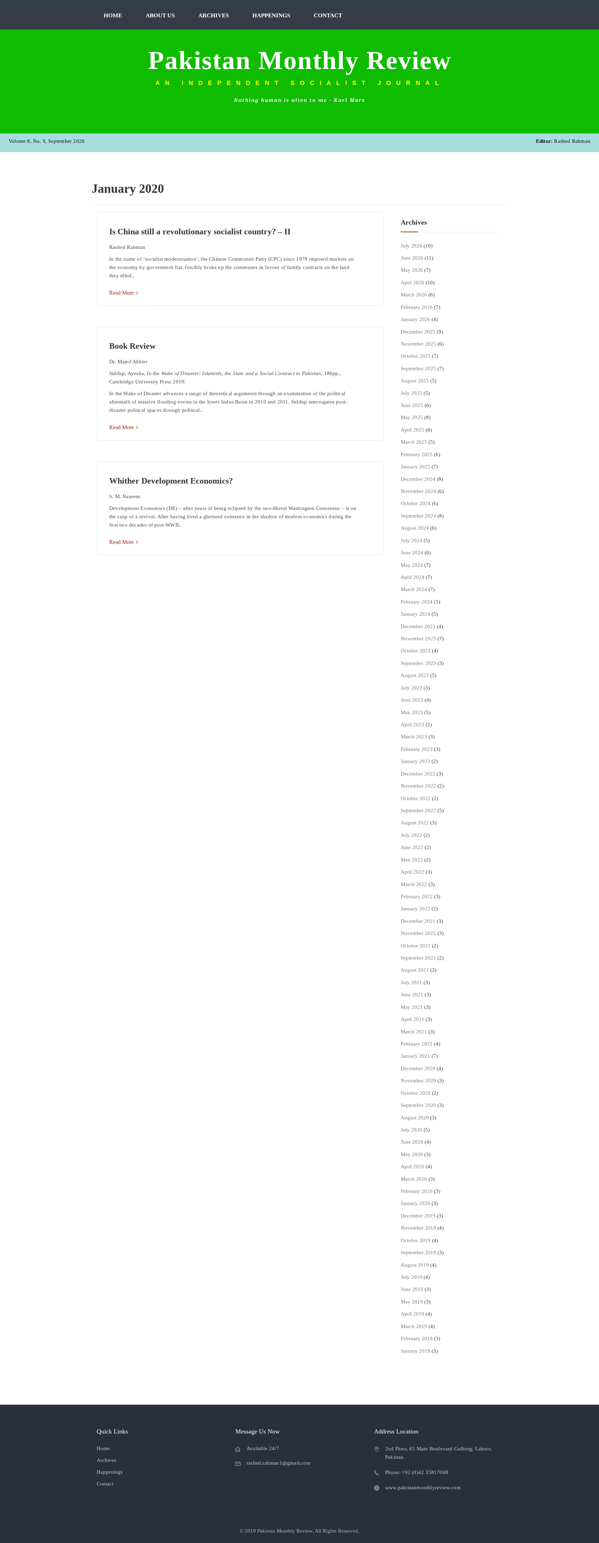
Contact (328, 15)
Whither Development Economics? (171, 480)
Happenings (271, 15)
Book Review (132, 345)
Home (113, 15)
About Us (160, 15)
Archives (213, 15)
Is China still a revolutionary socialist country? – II (199, 231)
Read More (122, 293)
